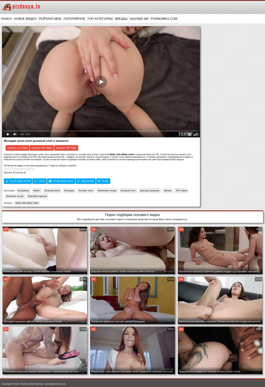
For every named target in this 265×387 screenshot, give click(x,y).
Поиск (6, 19)
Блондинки (23, 190)
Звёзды (121, 19)
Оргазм (167, 190)
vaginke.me (139, 19)
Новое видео (25, 19)
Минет (37, 190)
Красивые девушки (149, 190)
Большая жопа (52, 190)
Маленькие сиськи (107, 190)
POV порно (181, 190)
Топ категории (100, 19)
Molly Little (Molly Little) (26, 203)
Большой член (128, 190)
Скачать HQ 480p (42, 147)
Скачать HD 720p (66, 147)
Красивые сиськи (14, 196)
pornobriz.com (164, 19)
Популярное (74, 19)
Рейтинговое (50, 19)
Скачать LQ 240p (17, 147)
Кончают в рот (86, 190)
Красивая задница (37, 196)
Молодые (69, 190)
